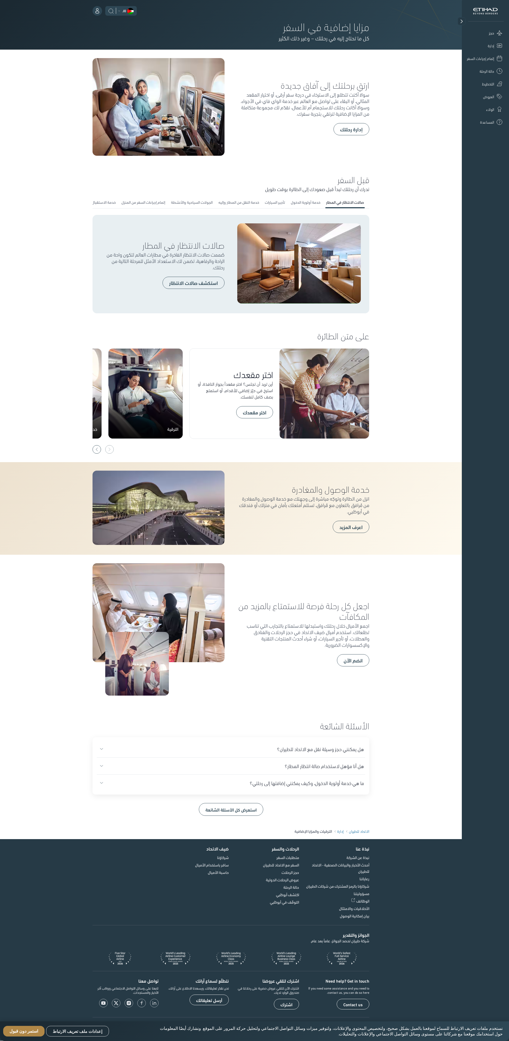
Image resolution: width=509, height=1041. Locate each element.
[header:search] (111, 10)
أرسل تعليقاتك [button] (209, 1000)
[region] (254, 1031)
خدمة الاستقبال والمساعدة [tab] (95, 202)
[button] (462, 21)
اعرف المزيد (351, 526)
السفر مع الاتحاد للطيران (281, 864)
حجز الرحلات (290, 872)
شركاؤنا (223, 857)
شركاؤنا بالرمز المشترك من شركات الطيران (337, 886)
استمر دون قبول (24, 1031)
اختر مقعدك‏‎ (254, 412)
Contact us (353, 1004)
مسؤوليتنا (361, 893)
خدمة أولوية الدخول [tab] (305, 202)
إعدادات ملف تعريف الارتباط (77, 1031)
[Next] (97, 449)
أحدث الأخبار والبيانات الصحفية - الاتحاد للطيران (340, 868)
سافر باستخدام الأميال (212, 864)
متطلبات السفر (288, 857)
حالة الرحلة (291, 887)
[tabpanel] (231, 264)
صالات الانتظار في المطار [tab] (345, 202)
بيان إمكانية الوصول (354, 915)
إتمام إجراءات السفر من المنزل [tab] (143, 202)
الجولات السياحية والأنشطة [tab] (192, 202)
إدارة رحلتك (351, 129)
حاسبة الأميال (218, 872)
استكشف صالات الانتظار (193, 282)
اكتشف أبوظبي (287, 894)
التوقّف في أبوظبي (284, 902)
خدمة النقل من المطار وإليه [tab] (238, 202)
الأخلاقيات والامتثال (354, 908)
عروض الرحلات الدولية (282, 879)
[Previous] (109, 449)
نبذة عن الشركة (357, 857)
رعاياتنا (364, 878)
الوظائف (362, 900)
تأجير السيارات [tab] (275, 202)
